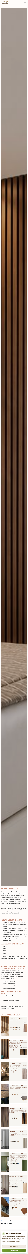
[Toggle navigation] (25, 2)
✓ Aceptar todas (14, 1250)
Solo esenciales (14, 1246)
